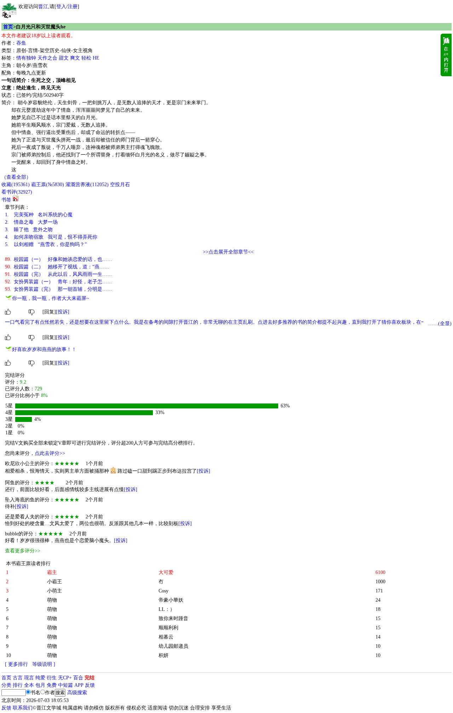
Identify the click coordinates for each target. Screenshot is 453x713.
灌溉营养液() (87, 184)
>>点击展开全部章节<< (228, 252)
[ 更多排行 (16, 664)
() (15, 184)
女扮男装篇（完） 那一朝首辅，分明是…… (58, 289)
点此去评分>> (50, 453)
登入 (61, 6)
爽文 (75, 58)
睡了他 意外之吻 (29, 229)
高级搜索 (77, 692)
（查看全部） (16, 177)
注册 (73, 6)
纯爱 (40, 677)
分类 (6, 685)
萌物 (52, 600)
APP (79, 685)
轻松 (86, 58)
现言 (29, 677)
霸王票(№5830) (47, 184)
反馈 (90, 685)
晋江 (43, 6)
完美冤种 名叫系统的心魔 (39, 214)
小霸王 (54, 581)
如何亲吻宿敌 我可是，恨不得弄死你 (51, 237)
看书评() (16, 192)
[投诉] (62, 311)
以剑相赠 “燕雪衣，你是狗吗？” (46, 244)
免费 (52, 685)
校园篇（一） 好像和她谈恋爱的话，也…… (58, 259)
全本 (29, 685)
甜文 (64, 58)
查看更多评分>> (22, 550)
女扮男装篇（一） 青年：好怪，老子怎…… (58, 281)
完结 (89, 677)
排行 (18, 685)
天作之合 (47, 58)
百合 (78, 677)
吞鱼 (21, 43)
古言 (18, 677)
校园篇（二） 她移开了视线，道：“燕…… (57, 266)
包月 (40, 685)
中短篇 (65, 685)
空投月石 (120, 184)
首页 (8, 26)
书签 (6, 199)
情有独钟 (26, 58)
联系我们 (23, 708)
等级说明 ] (43, 664)
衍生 (52, 677)
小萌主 (54, 591)
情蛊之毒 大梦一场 (31, 222)
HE (96, 58)
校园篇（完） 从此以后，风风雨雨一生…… (58, 274)
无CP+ (65, 677)
